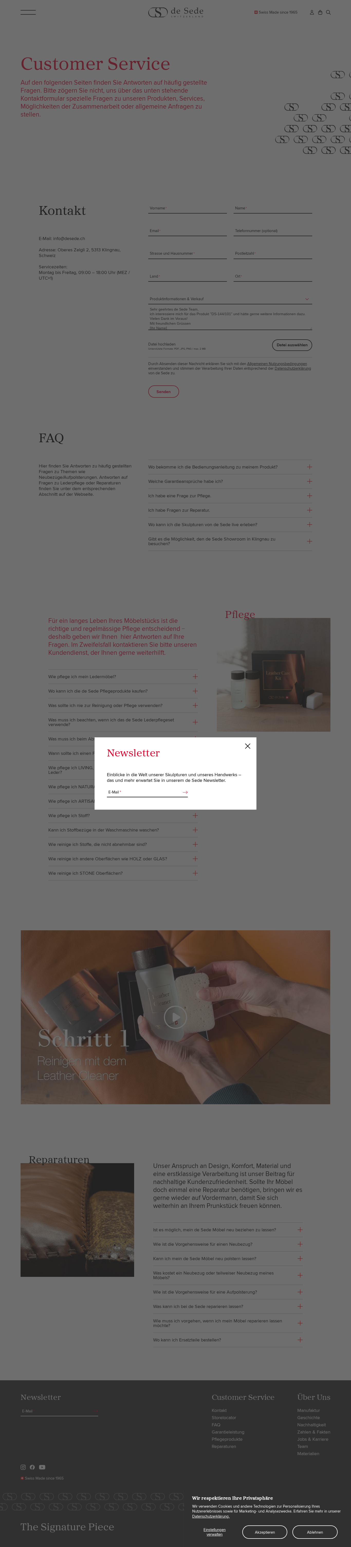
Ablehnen (315, 1532)
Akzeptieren (265, 1532)
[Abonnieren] (184, 792)
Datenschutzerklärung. (211, 1516)
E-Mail (114, 792)
